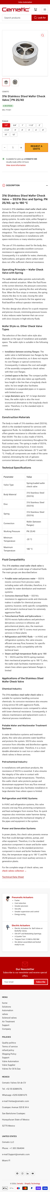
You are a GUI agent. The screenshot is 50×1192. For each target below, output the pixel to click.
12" (13, 135)
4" (22, 130)
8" (43, 130)
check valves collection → (14, 871)
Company (6, 1029)
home (4, 1003)
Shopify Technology (32, 1184)
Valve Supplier (8, 1065)
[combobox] (25, 18)
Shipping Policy (9, 1054)
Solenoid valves (9, 1018)
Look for (42, 17)
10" (6, 135)
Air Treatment (8, 1021)
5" (29, 130)
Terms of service (10, 1046)
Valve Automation (10, 1061)
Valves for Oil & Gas (11, 1069)
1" (22, 125)
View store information (16, 165)
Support (5, 1025)
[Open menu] (45, 9)
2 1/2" (7, 130)
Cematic (5, 92)
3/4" (14, 125)
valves (5, 1014)
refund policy (8, 1050)
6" (36, 130)
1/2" (6, 125)
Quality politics (9, 1043)
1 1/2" (31, 125)
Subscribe (40, 982)
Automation (7, 1010)
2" (39, 125)
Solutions (6, 1007)
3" (15, 130)
